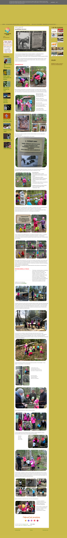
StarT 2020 (7, 111)
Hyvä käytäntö (7, 148)
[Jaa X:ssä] (32, 524)
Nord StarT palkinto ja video (6, 89)
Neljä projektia (7, 140)
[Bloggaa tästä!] (31, 524)
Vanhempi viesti (45, 530)
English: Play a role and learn (7, 120)
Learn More (53, 2)
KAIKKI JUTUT (20, 525)
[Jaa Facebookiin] (33, 524)
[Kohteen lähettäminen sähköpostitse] (30, 524)
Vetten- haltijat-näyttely (5, 101)
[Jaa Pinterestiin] (34, 524)
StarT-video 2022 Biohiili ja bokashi (7, 77)
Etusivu (31, 530)
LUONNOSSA (25, 525)
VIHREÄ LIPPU (29, 525)
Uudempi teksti (17, 530)
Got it (57, 2)
